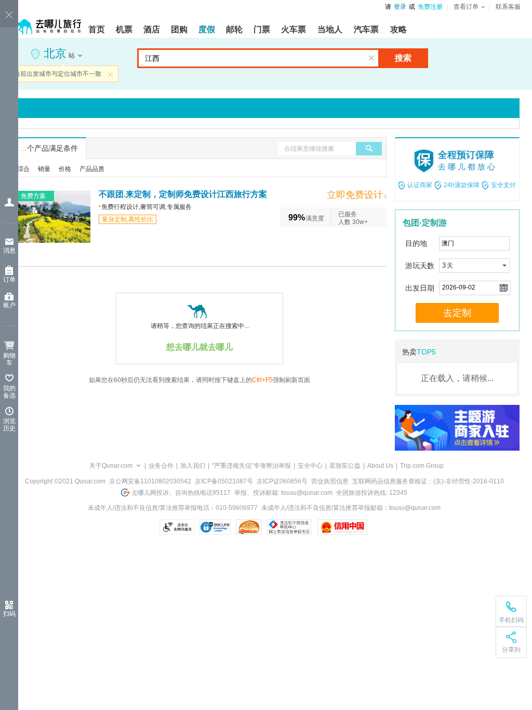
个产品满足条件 (49, 148)
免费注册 (430, 6)
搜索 (403, 58)
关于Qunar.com (110, 465)
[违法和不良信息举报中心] (289, 527)
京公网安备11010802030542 (150, 481)
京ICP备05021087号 (224, 481)
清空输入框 (371, 58)
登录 (400, 6)
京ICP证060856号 (282, 481)
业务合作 (161, 465)
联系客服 (508, 6)
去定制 (457, 313)
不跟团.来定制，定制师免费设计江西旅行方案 (183, 194)
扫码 (9, 613)
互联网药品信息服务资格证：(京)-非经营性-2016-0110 (428, 481)
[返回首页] (46, 22)
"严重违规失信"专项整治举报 (251, 465)
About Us (380, 465)
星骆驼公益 (345, 465)
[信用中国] (342, 527)
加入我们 (192, 465)
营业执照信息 (330, 481)
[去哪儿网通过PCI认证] (248, 527)
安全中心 (310, 465)
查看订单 (466, 6)
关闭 (110, 74)
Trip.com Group (422, 465)
